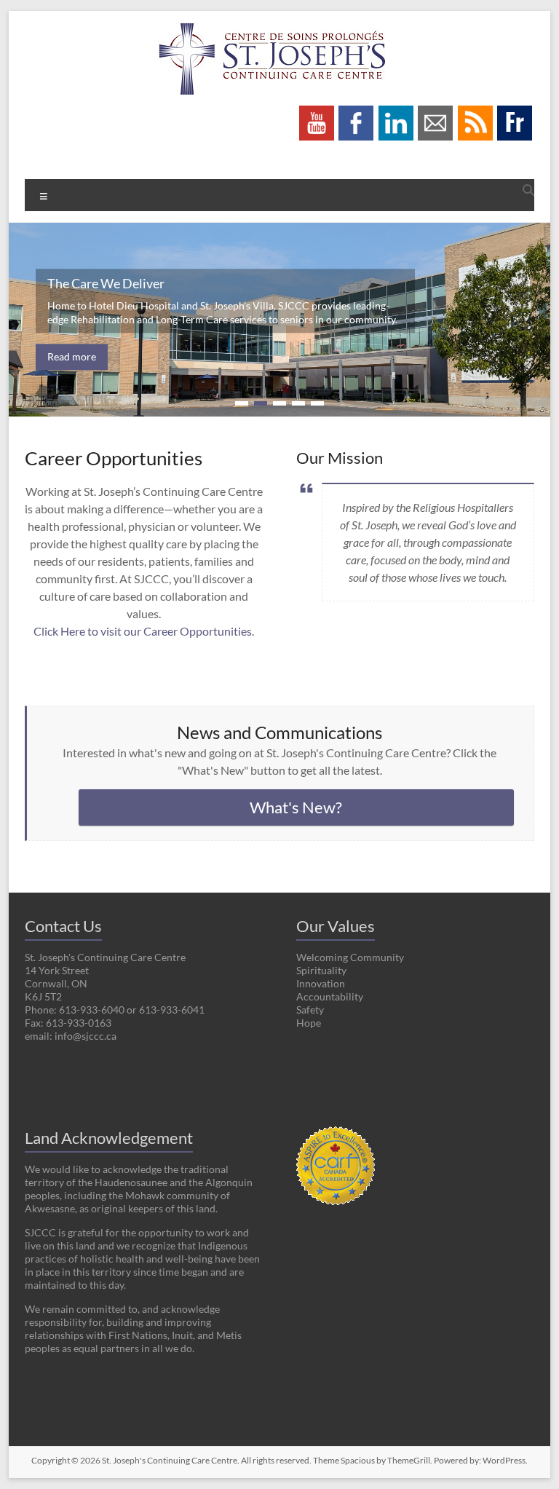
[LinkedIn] (395, 112)
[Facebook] (355, 112)
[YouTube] (316, 112)
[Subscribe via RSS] (475, 112)
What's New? (296, 807)
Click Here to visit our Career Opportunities (142, 631)
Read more (71, 356)
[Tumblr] (514, 112)
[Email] (435, 112)
